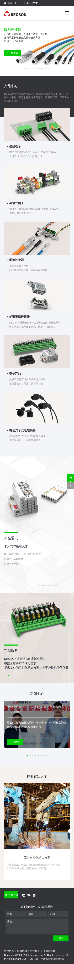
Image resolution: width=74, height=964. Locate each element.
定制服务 (11, 650)
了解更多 (13, 53)
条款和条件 (49, 950)
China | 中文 (32, 3)
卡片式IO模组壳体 (16, 546)
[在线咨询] (70, 478)
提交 (61, 938)
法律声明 (22, 950)
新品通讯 (11, 538)
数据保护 (35, 950)
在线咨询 (13, 894)
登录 (9, 3)
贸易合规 (9, 950)
